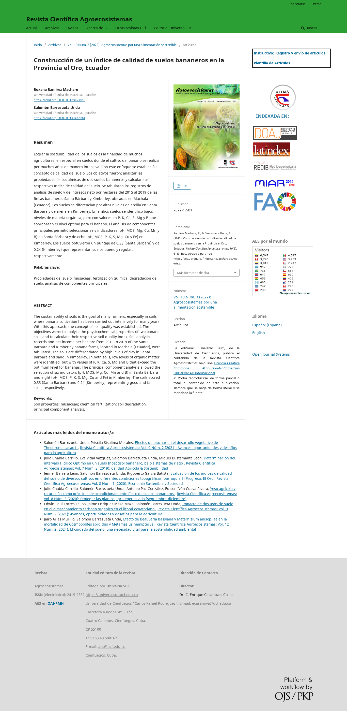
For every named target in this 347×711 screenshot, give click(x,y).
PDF (184, 185)
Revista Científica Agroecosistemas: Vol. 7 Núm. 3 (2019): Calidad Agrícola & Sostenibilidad (129, 466)
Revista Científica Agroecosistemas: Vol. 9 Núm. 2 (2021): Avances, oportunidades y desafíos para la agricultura (136, 511)
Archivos (52, 27)
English (258, 332)
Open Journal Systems (271, 354)
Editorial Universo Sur (172, 27)
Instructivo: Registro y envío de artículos (289, 53)
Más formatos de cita (193, 272)
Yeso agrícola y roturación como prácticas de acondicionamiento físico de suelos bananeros (139, 491)
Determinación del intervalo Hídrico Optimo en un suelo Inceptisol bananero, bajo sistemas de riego (139, 461)
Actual (31, 27)
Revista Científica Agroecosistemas (79, 19)
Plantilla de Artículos (272, 63)
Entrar (316, 4)
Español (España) (267, 325)
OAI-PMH (56, 603)
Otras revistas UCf (130, 27)
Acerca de (95, 27)
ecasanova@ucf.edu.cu (211, 603)
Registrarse (297, 4)
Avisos (73, 27)
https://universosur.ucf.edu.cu (112, 594)
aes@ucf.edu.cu (111, 646)
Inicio (38, 44)
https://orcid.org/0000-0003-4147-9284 (59, 118)
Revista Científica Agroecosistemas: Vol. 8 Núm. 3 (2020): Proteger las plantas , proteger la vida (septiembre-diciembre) (140, 496)
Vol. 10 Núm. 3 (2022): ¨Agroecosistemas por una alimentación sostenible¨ (122, 44)
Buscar (311, 27)
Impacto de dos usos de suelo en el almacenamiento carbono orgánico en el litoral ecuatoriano (138, 506)
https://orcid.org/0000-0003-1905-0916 (59, 100)
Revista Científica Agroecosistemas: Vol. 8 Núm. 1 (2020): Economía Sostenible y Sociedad (136, 481)
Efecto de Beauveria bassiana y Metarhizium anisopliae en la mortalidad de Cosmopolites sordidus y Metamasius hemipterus (135, 522)
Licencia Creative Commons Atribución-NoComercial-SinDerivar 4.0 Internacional (207, 368)
